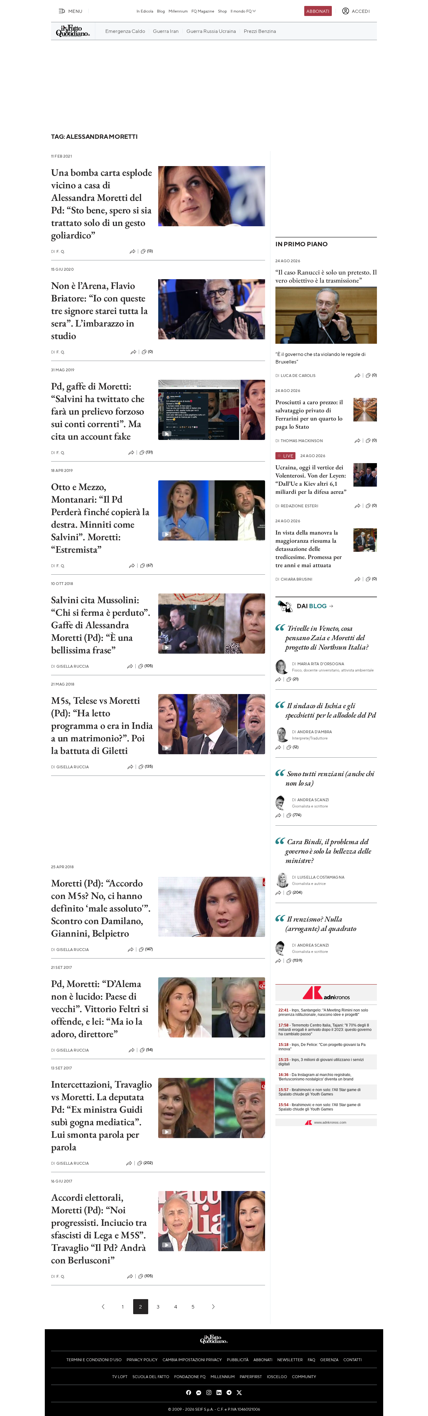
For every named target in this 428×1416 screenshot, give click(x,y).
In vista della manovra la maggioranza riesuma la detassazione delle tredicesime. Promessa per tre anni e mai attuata (308, 548)
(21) (296, 679)
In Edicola (145, 11)
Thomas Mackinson (299, 440)
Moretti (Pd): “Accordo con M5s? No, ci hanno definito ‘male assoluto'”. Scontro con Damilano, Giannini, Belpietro (101, 908)
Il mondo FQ (241, 10)
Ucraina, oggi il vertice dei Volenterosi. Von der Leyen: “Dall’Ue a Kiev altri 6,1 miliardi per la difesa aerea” (311, 479)
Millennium (178, 11)
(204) (297, 892)
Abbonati (317, 11)
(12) (296, 747)
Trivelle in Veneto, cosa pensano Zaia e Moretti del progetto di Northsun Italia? (326, 637)
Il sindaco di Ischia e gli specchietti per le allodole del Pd (330, 710)
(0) (150, 351)
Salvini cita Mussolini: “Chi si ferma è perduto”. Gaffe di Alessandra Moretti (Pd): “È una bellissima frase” (100, 624)
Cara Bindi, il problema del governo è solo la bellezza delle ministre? (328, 851)
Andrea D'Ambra (312, 731)
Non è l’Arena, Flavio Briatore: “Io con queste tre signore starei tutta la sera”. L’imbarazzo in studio (99, 310)
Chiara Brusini (293, 579)
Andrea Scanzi (310, 799)
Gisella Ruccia (70, 666)
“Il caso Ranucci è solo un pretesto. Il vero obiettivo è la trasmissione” (326, 276)
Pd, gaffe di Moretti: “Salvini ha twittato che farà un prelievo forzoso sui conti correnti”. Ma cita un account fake (97, 411)
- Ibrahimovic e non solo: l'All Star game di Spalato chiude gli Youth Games (320, 1092)
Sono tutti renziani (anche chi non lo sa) (329, 778)
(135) (149, 766)
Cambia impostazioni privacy (192, 1359)
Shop (222, 11)
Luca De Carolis (295, 375)
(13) (150, 251)
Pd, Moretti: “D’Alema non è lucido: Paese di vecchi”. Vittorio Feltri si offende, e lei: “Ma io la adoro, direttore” (100, 1008)
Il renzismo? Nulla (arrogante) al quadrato (320, 923)
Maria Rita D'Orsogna (318, 663)
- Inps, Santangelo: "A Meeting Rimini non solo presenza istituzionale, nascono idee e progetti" (323, 1012)
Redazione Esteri (296, 506)
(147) (149, 949)
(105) (148, 666)
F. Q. (58, 251)
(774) (297, 815)
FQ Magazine (202, 11)
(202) (148, 1163)
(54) (149, 1050)
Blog (161, 11)
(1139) (297, 960)
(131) (149, 452)
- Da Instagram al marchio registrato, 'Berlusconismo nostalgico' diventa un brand (316, 1077)
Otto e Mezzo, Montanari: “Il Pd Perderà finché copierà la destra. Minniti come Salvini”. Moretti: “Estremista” (100, 518)
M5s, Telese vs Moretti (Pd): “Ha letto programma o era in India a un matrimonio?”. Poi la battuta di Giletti (102, 725)
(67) (149, 565)
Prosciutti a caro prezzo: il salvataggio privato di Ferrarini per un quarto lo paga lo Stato (309, 414)
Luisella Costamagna (318, 877)
